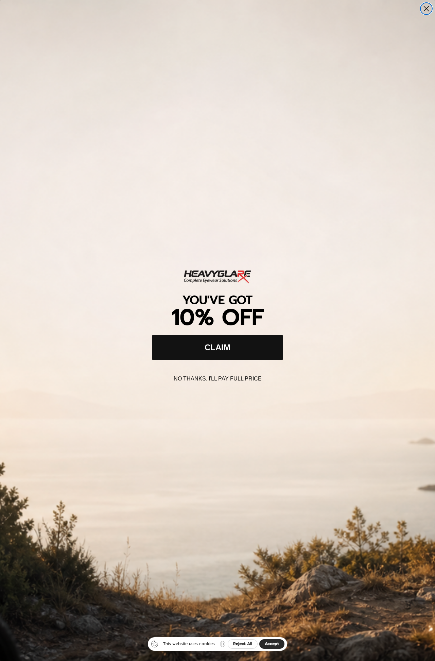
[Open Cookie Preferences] (222, 644)
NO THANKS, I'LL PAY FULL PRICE (218, 379)
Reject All (242, 644)
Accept (272, 644)
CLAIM (217, 347)
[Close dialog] (426, 9)
